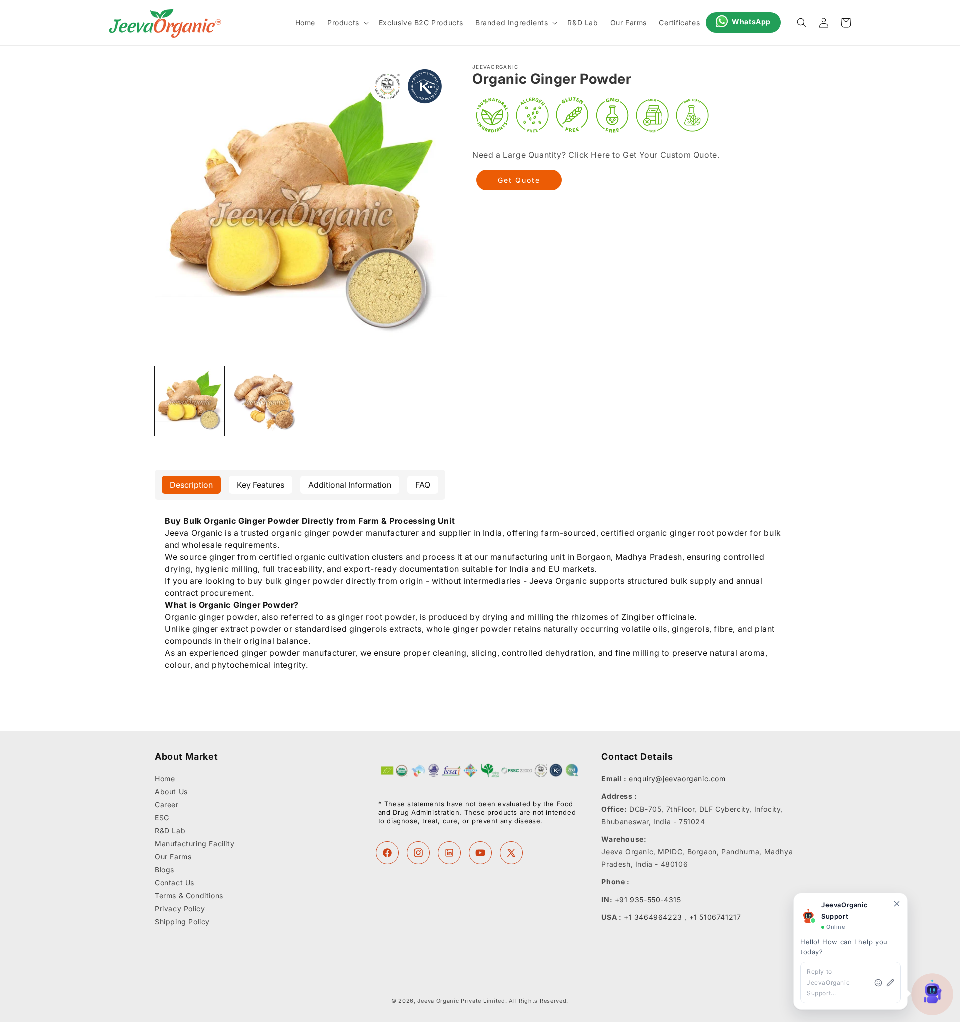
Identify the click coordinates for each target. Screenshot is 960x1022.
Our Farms (173, 857)
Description (191, 485)
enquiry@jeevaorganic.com (677, 779)
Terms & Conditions (189, 896)
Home (165, 779)
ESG (162, 818)
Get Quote (519, 180)
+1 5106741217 (716, 917)
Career (167, 805)
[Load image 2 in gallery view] (264, 401)
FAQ (423, 485)
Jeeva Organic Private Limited (461, 1000)
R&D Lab (170, 831)
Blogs (164, 870)
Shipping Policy (182, 922)
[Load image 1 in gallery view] (189, 401)
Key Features (260, 485)
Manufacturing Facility (194, 844)
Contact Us (174, 883)
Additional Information (350, 485)
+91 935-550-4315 (648, 899)
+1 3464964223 (653, 917)
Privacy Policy (180, 909)
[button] (347, 22)
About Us (171, 792)
